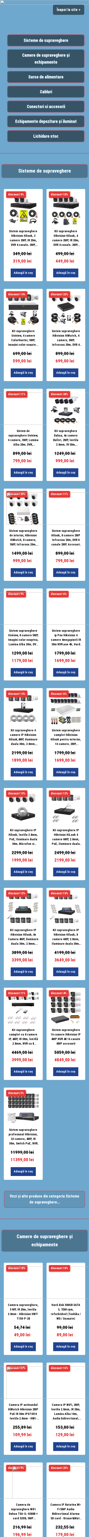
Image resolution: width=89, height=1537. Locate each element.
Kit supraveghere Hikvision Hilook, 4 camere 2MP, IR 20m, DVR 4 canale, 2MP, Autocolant (65, 237)
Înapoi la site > (68, 9)
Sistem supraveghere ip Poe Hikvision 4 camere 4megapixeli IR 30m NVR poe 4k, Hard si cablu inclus (66, 637)
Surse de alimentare (45, 77)
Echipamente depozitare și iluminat (46, 121)
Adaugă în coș (23, 273)
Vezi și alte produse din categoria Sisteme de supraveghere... (44, 1199)
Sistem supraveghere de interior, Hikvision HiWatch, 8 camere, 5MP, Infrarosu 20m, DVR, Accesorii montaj (23, 537)
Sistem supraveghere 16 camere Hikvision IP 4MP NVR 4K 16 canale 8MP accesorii (66, 1036)
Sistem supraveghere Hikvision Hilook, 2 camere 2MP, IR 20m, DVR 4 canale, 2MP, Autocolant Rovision (23, 237)
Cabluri (46, 91)
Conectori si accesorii (46, 106)
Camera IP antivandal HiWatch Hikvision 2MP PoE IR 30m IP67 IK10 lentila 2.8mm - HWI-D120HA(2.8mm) (23, 1411)
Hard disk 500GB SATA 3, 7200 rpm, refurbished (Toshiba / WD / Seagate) (66, 1311)
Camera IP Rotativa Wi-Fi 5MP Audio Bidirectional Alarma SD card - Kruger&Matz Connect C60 (65, 1511)
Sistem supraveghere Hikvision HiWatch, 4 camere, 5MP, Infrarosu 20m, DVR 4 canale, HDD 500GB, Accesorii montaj (66, 337)
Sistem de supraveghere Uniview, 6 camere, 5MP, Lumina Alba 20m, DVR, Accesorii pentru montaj (23, 437)
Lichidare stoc (45, 136)
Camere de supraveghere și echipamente (46, 58)
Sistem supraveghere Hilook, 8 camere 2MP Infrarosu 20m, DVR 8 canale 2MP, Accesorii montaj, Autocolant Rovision (65, 537)
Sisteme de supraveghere (45, 40)
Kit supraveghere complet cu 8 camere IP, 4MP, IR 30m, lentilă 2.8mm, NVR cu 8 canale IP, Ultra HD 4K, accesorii (23, 1036)
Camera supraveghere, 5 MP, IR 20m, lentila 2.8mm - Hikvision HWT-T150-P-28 (23, 1311)
